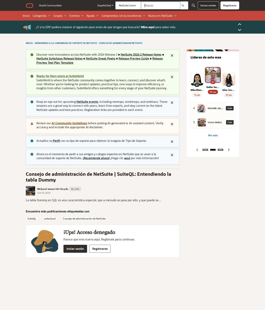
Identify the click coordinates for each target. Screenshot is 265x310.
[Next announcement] (239, 30)
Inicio (26, 15)
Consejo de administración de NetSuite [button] (84, 218)
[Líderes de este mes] (213, 150)
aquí (127, 158)
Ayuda (91, 15)
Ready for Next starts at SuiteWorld (60, 76)
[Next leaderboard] (229, 150)
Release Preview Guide (134, 58)
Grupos (58, 15)
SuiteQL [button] (31, 218)
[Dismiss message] (172, 55)
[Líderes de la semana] (205, 150)
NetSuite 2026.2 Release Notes (141, 54)
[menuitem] (50, 5)
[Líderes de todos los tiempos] (220, 150)
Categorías (40, 15)
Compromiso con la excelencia (121, 15)
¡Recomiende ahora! (96, 158)
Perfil (56, 141)
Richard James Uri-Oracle (52, 189)
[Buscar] (184, 5)
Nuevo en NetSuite (160, 15)
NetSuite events (87, 102)
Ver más (213, 135)
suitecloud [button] (49, 218)
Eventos (74, 15)
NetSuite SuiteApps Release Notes (59, 58)
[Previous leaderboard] (197, 150)
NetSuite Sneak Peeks (100, 58)
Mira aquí (147, 27)
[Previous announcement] (239, 24)
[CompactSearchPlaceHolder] (193, 5)
